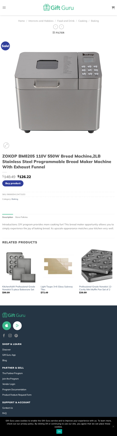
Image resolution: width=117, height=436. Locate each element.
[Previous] (2, 276)
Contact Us (7, 407)
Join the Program (10, 378)
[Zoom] (6, 145)
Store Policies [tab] (21, 217)
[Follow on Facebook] (4, 336)
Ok (59, 431)
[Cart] (113, 7)
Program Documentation (14, 389)
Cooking (82, 20)
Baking (95, 20)
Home (21, 20)
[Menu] (4, 7)
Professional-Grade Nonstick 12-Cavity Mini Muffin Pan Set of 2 (95, 288)
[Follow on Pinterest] (16, 336)
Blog (4, 360)
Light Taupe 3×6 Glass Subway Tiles (57, 288)
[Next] (114, 276)
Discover (6, 349)
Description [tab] (7, 217)
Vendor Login (8, 384)
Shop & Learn (11, 344)
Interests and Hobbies (40, 20)
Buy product (13, 183)
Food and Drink (65, 20)
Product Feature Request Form (16, 394)
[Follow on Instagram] (10, 336)
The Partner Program (12, 373)
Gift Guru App (9, 354)
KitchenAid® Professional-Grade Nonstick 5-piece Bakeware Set (18, 288)
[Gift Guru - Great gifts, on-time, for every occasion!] (58, 8)
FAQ (4, 413)
